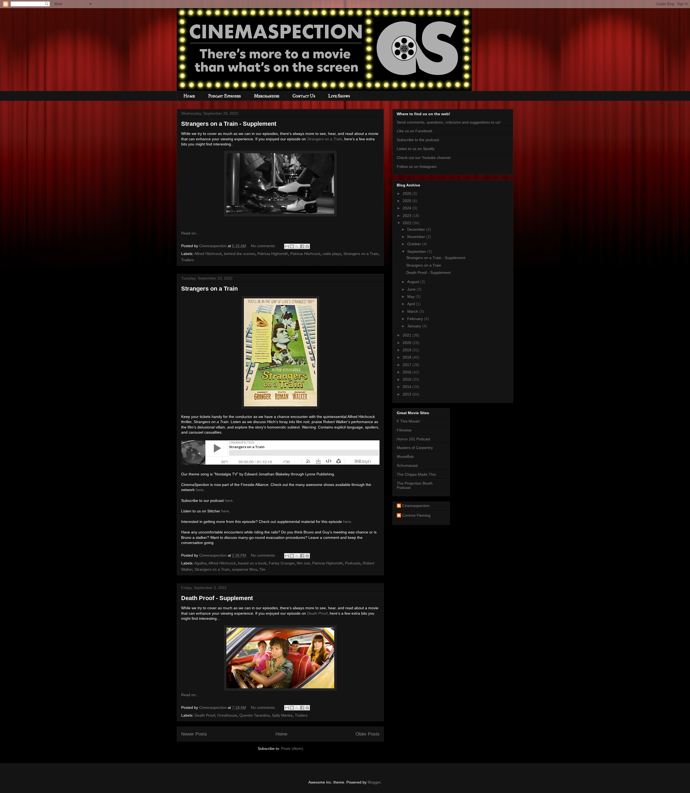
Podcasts (353, 563)
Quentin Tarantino (254, 715)
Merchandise (266, 95)
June (412, 289)
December (416, 229)
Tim (262, 569)
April (411, 304)
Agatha (200, 563)
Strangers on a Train (324, 139)
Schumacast (407, 465)
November (416, 236)
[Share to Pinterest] (307, 246)
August (413, 282)
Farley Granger (282, 563)
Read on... (190, 233)
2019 (407, 350)
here (199, 490)
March (413, 311)
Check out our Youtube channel (423, 157)
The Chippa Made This (416, 474)
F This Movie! (408, 421)
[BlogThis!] (292, 246)
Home (189, 95)
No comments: (264, 246)
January (414, 326)
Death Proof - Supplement (217, 598)
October (414, 244)
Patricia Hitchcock (305, 253)
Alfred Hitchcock (208, 253)
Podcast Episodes (224, 95)
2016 (407, 372)
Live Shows (339, 95)
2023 (407, 215)
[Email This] (286, 246)
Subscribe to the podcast (418, 140)
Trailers (187, 260)
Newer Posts (194, 734)
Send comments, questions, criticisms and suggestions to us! (449, 122)
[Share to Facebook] (302, 246)
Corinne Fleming (416, 515)
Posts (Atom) (292, 748)
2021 (407, 335)
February (415, 318)
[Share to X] (297, 246)
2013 (407, 394)
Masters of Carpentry (415, 447)
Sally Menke (282, 715)
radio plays (332, 253)
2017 (407, 365)
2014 (407, 386)
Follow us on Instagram (417, 166)
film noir (303, 563)
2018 (407, 357)
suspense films (244, 569)
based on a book (252, 563)
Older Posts (368, 734)
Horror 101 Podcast (413, 439)
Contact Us (303, 95)
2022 (407, 223)
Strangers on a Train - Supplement (228, 123)
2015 (407, 379)
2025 (407, 201)
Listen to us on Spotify (415, 149)
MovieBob (405, 456)
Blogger (374, 782)
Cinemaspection (416, 505)
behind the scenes (239, 253)
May (411, 296)
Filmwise (404, 430)
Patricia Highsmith (272, 253)
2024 (407, 208)
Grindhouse (227, 715)
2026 (407, 193)
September (417, 251)
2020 (407, 343)
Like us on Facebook (414, 131)
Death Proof (317, 613)
